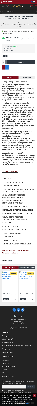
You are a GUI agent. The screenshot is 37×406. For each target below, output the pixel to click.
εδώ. (27, 403)
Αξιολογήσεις (27, 77)
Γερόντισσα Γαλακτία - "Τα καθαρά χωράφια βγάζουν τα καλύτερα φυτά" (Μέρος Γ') (27, 294)
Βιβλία (9, 260)
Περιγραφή (10, 77)
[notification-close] (34, 395)
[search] (34, 11)
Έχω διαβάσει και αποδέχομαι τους (18, 392)
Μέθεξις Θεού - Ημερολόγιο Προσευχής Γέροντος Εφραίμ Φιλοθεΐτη (10, 294)
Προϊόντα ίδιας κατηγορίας (27, 267)
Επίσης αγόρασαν (10, 267)
